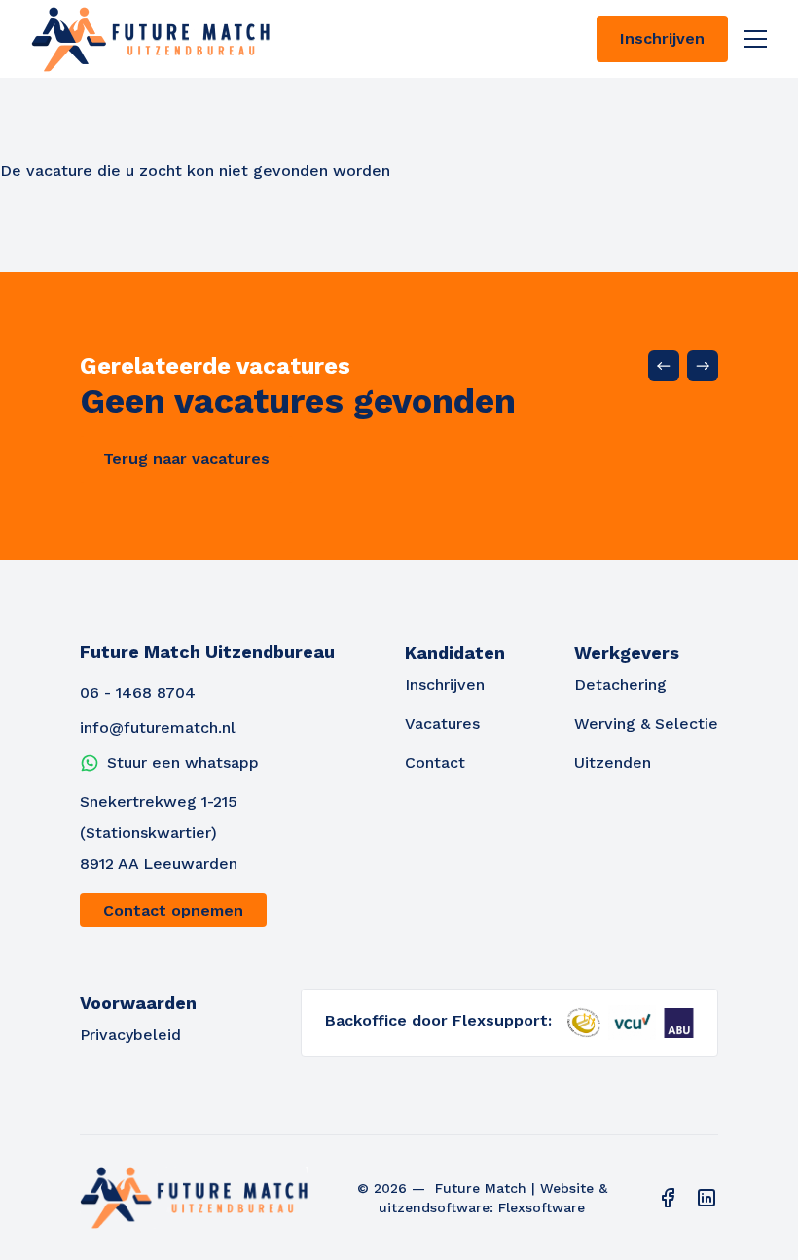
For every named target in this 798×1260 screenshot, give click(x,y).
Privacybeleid (130, 1035)
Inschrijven (662, 38)
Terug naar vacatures (186, 459)
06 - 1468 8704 (138, 692)
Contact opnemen (173, 910)
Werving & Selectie (646, 723)
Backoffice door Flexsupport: (438, 1020)
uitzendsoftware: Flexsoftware (482, 1207)
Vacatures (442, 723)
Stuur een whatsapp (183, 762)
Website (567, 1188)
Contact (435, 762)
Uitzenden (612, 762)
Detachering (620, 684)
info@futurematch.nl (158, 727)
